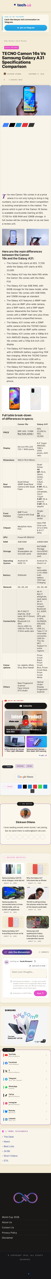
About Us (7, 1222)
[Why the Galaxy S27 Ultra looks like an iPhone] (38, 869)
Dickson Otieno (14, 74)
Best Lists (9, 1146)
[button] (26, 722)
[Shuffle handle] (34, 961)
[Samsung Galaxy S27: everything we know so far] (13, 922)
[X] (11, 125)
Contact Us (8, 1227)
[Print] (32, 791)
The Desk (9, 1136)
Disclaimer (7, 1237)
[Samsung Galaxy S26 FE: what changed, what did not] (13, 869)
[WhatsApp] (40, 787)
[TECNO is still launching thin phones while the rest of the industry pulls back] (38, 893)
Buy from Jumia (25, 433)
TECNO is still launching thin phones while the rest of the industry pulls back (37, 904)
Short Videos (11, 1155)
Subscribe (27, 706)
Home (5, 41)
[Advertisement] (25, 163)
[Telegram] (45, 787)
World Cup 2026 (10, 1217)
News (7, 1141)
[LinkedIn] (17, 125)
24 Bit (7, 1151)
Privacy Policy (9, 1232)
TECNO (29, 766)
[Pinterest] (24, 125)
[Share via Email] (30, 125)
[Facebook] (5, 125)
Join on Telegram (27, 28)
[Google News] (25, 777)
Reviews (12, 41)
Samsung (20, 766)
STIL (6, 1160)
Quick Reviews (21, 41)
